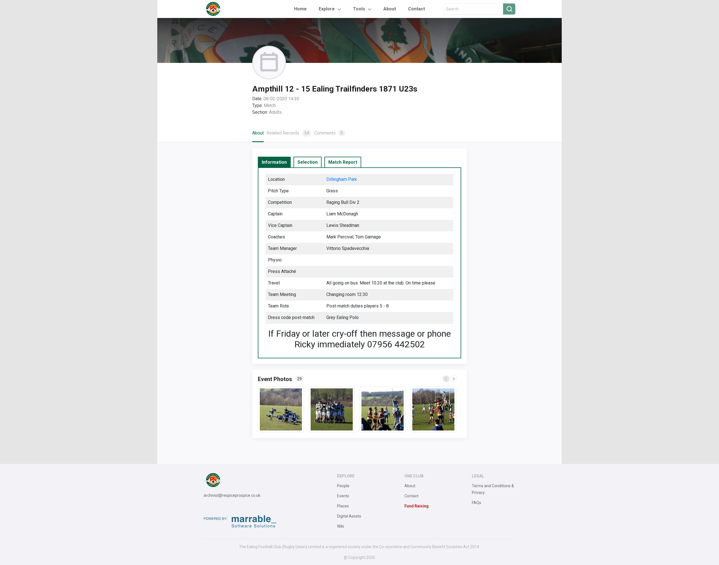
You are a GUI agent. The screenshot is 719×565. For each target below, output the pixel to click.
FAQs (476, 502)
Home (300, 9)
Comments (328, 133)
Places (343, 506)
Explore (327, 9)
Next (454, 379)
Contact (416, 9)
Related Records (288, 133)
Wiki (340, 526)
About (389, 9)
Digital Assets (349, 516)
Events (343, 496)
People (343, 486)
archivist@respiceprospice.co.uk (232, 495)
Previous (446, 379)
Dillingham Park (341, 179)
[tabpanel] (359, 263)
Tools (359, 9)
